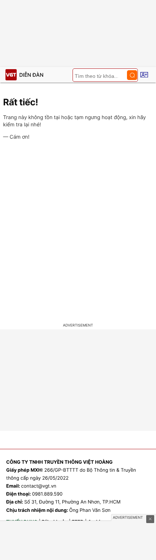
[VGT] (11, 74)
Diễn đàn (31, 75)
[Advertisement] (78, 233)
